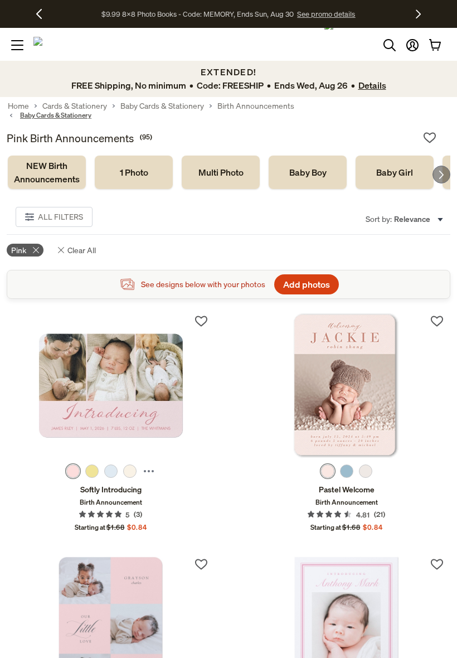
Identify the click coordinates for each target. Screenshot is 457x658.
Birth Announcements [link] (255, 106)
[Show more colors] (149, 471)
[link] (47, 172)
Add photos (306, 284)
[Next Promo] (418, 13)
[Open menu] (17, 45)
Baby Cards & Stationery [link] (162, 106)
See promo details (326, 14)
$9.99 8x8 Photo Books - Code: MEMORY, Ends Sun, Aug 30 (197, 14)
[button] (412, 45)
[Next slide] (441, 174)
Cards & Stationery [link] (74, 106)
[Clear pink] (36, 250)
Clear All (81, 250)
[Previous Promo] (43, 14)
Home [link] (18, 106)
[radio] (73, 471)
